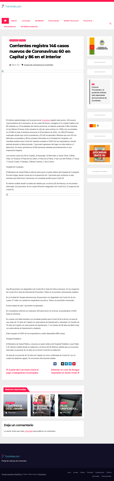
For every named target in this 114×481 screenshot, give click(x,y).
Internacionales (29, 27)
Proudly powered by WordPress (12, 474)
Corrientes (46, 120)
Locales (26, 21)
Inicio (14, 21)
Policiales (53, 21)
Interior (39, 21)
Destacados (14, 40)
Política (88, 21)
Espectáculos (71, 21)
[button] (110, 24)
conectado (29, 431)
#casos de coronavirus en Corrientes (38, 65)
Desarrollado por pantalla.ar (99, 171)
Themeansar (42, 474)
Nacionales (10, 27)
